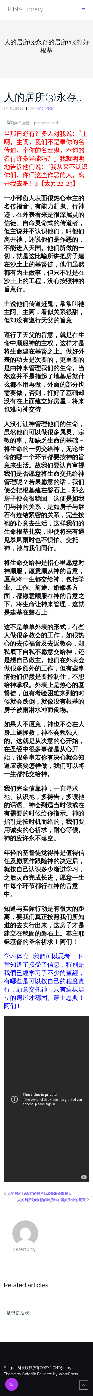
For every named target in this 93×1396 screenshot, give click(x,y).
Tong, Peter (44, 108)
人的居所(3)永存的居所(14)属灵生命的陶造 (51, 1200)
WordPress (68, 1374)
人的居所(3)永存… (42, 97)
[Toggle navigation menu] (83, 10)
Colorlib (29, 1374)
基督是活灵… (18, 1312)
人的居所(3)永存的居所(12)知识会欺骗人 (39, 1193)
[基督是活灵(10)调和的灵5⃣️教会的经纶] (46, 1298)
